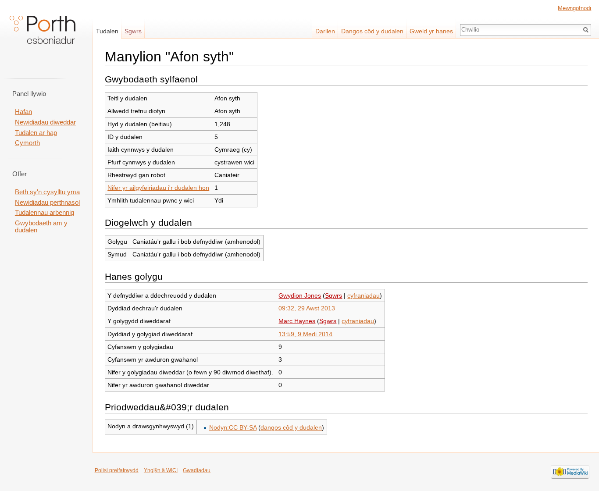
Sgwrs (333, 295)
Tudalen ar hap (36, 132)
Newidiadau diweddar (45, 122)
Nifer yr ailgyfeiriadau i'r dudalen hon (158, 187)
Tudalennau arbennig (44, 212)
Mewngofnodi (574, 8)
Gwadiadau (196, 470)
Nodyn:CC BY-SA (233, 427)
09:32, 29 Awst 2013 (306, 308)
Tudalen (107, 31)
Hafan (23, 111)
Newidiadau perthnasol (47, 202)
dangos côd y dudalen (291, 427)
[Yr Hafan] (42, 35)
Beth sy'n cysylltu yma (47, 192)
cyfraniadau (363, 295)
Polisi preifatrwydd (117, 470)
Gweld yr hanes (431, 31)
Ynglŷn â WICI (161, 470)
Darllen (325, 31)
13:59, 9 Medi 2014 (305, 334)
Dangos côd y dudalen (372, 31)
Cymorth (27, 142)
